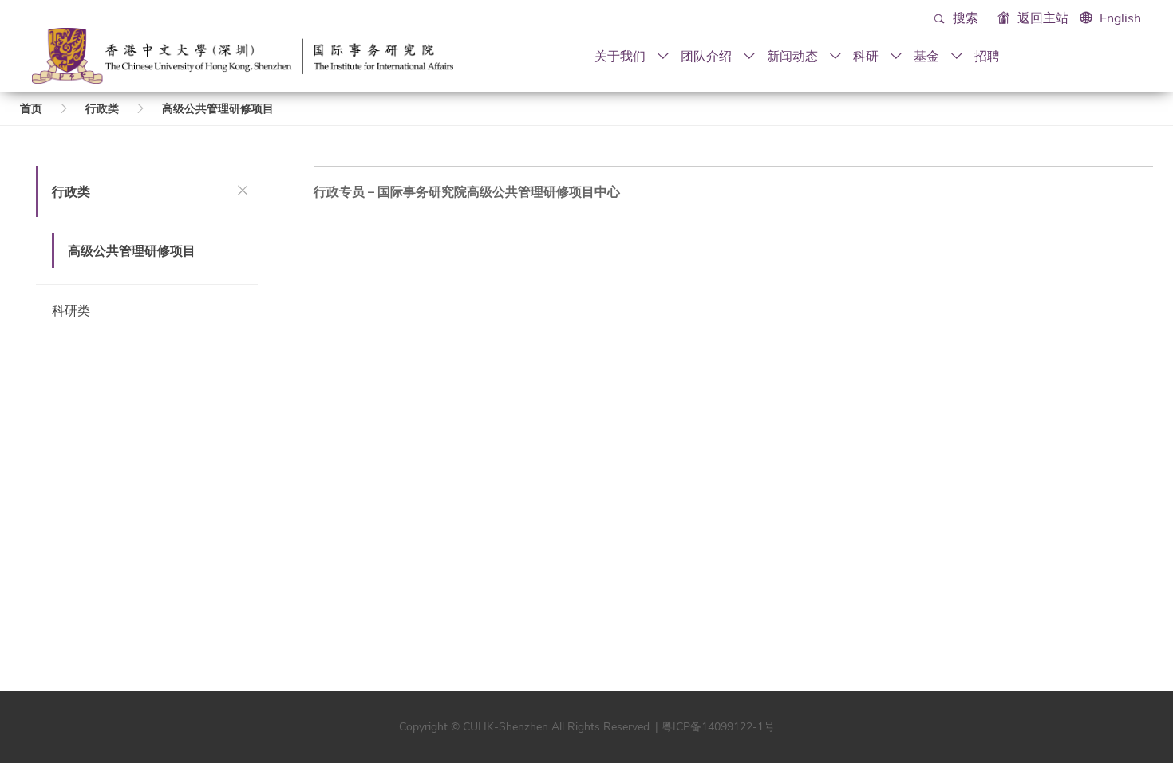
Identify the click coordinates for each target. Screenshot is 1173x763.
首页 (31, 108)
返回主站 (1041, 18)
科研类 (71, 310)
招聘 (987, 56)
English (1120, 18)
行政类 (102, 108)
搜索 (964, 18)
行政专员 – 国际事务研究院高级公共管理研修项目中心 (467, 192)
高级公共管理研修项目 (218, 108)
